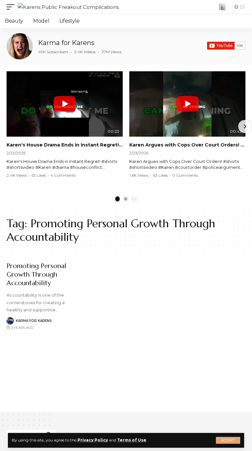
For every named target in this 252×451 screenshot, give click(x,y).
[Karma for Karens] (20, 46)
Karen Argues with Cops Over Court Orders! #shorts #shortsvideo (187, 145)
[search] (222, 7)
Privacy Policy (92, 440)
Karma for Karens (66, 43)
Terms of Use (131, 440)
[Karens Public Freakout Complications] (68, 7)
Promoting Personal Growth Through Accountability (36, 274)
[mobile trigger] (12, 7)
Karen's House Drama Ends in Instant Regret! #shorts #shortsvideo (65, 145)
